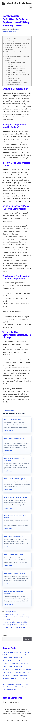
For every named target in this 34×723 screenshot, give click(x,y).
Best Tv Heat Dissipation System (14, 479)
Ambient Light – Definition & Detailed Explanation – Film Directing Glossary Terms (15, 616)
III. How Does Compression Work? (15, 45)
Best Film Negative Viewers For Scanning (16, 63)
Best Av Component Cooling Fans (17, 68)
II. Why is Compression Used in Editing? (17, 43)
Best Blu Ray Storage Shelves (13, 536)
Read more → (8, 430)
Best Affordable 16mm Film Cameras (15, 497)
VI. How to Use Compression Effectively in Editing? (17, 57)
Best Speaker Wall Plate (14, 80)
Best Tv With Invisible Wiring (13, 555)
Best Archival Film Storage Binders (15, 573)
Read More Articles (10, 60)
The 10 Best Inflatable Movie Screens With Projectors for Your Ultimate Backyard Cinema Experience (15, 654)
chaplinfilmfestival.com (19, 3)
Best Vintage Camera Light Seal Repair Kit (18, 75)
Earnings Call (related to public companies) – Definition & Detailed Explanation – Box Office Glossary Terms (16, 624)
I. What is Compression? (12, 41)
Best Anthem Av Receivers (12, 419)
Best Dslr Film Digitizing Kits (15, 70)
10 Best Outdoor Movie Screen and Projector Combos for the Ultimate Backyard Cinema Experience (15, 663)
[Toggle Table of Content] (28, 38)
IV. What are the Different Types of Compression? (15, 49)
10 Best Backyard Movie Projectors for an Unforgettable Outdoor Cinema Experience (16, 678)
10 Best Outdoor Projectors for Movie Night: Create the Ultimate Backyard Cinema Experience (15, 686)
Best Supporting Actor (14, 78)
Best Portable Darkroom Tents (16, 72)
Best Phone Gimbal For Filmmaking (17, 82)
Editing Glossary (10, 612)
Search (4, 636)
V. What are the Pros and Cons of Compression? (15, 53)
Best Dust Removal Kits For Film (16, 66)
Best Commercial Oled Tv (15, 84)
